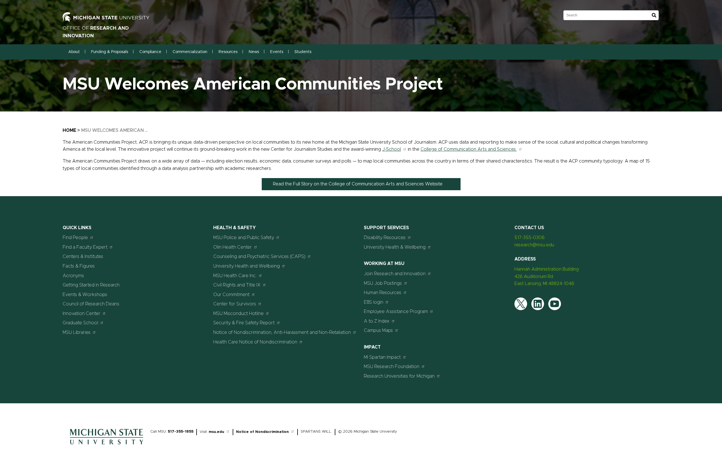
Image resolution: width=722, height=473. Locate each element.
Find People (75, 237)
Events (276, 52)
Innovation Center (81, 313)
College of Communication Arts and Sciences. (469, 149)
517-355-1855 (180, 431)
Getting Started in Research (91, 285)
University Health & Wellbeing (395, 247)
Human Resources (382, 292)
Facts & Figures (79, 266)
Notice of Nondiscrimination (262, 432)
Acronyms (73, 275)
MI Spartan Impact (382, 357)
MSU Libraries (77, 332)
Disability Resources (385, 237)
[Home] (106, 446)
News (254, 52)
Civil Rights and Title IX (237, 285)
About (74, 52)
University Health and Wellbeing (246, 266)
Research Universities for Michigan (399, 376)
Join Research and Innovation (395, 273)
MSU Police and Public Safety (243, 237)
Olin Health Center (232, 247)
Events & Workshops (85, 294)
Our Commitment (231, 294)
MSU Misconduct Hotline (238, 313)
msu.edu (216, 432)
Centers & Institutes (83, 256)
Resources (228, 52)
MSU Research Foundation (391, 366)
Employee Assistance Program (396, 311)
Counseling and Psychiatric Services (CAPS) (259, 256)
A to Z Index (376, 321)
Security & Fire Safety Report (244, 323)
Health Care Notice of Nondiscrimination (255, 342)
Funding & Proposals (109, 52)
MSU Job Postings (383, 283)
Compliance (150, 52)
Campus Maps (378, 330)
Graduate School (80, 323)
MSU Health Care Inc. (235, 275)
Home (69, 130)
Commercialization (190, 52)
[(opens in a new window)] (112, 20)
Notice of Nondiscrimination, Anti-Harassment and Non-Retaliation (282, 332)
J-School (391, 149)
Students (302, 52)
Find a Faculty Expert (85, 247)
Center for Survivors (234, 304)
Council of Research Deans (91, 304)
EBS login (373, 302)
